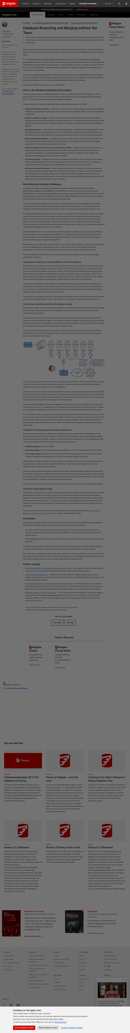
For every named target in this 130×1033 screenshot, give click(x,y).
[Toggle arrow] (113, 3)
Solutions (36, 4)
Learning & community (87, 4)
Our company (60, 4)
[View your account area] (126, 3)
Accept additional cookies (24, 1028)
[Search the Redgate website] (119, 3)
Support (72, 4)
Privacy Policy (60, 1022)
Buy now (108, 4)
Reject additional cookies (48, 1028)
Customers (47, 4)
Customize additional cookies (72, 1028)
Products (25, 4)
